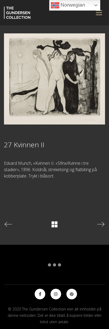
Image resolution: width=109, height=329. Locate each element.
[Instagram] (56, 294)
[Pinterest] (71, 294)
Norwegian (72, 5)
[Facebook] (40, 294)
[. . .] (54, 266)
